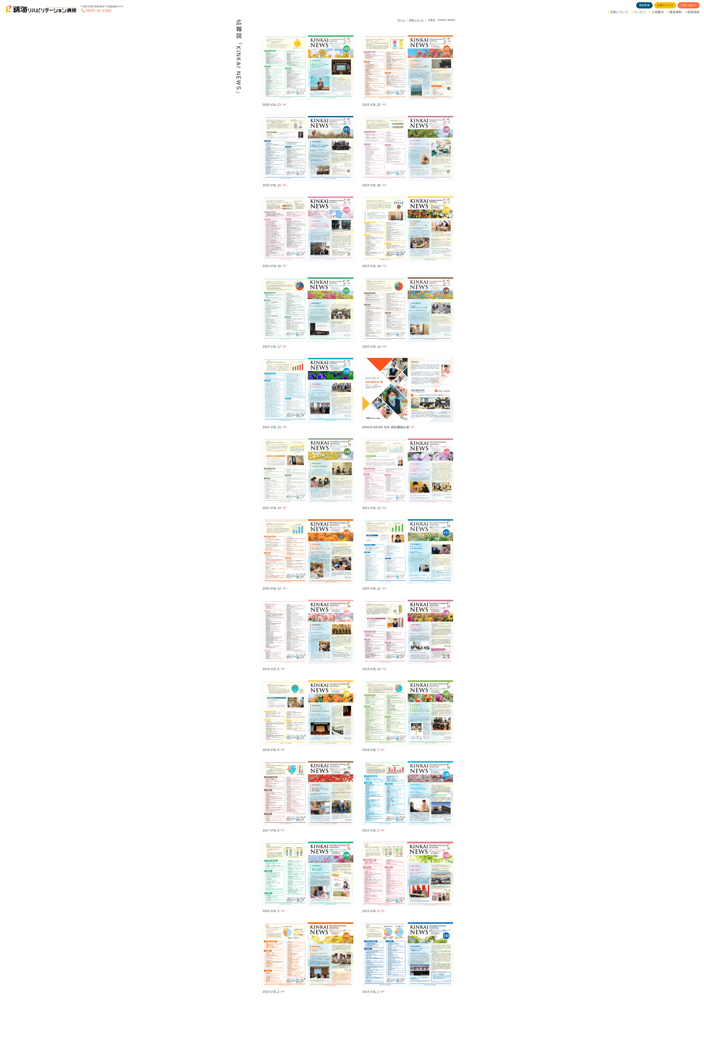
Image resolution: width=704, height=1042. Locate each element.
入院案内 (658, 12)
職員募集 (644, 5)
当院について (619, 12)
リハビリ (640, 12)
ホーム (401, 20)
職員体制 (676, 12)
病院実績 (693, 12)
